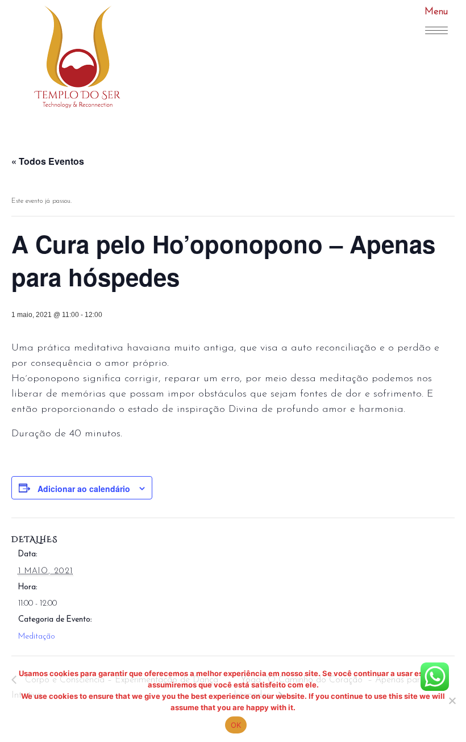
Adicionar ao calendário (84, 488)
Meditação (36, 636)
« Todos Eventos (47, 161)
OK (236, 725)
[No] (451, 700)
